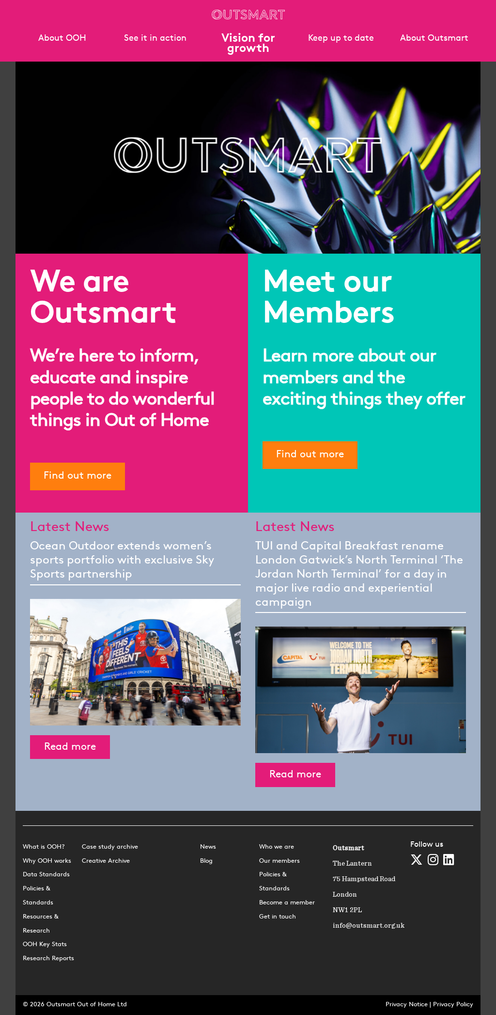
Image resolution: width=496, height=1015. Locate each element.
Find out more (77, 476)
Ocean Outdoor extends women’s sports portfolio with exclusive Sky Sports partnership (122, 560)
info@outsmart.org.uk (368, 925)
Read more (70, 747)
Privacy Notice (407, 1004)
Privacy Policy (453, 1004)
